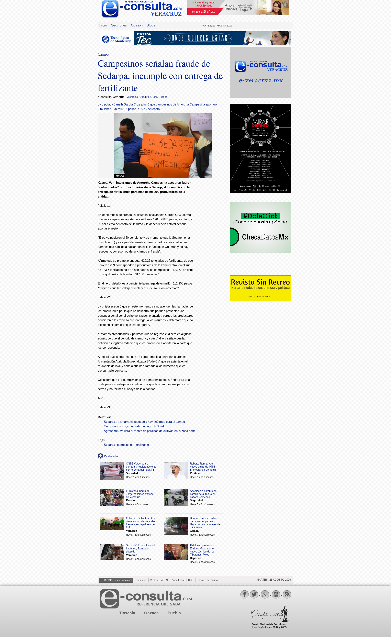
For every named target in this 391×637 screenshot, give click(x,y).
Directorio (141, 580)
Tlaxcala (127, 613)
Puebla (174, 613)
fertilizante (142, 444)
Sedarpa (109, 444)
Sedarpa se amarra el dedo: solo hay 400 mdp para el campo (144, 421)
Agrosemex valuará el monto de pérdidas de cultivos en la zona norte (150, 431)
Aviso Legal (178, 580)
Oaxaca (151, 613)
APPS (164, 580)
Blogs (151, 25)
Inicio (103, 25)
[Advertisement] (212, 246)
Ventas (154, 580)
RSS (190, 580)
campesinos (125, 444)
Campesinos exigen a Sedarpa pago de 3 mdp (134, 426)
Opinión (137, 25)
